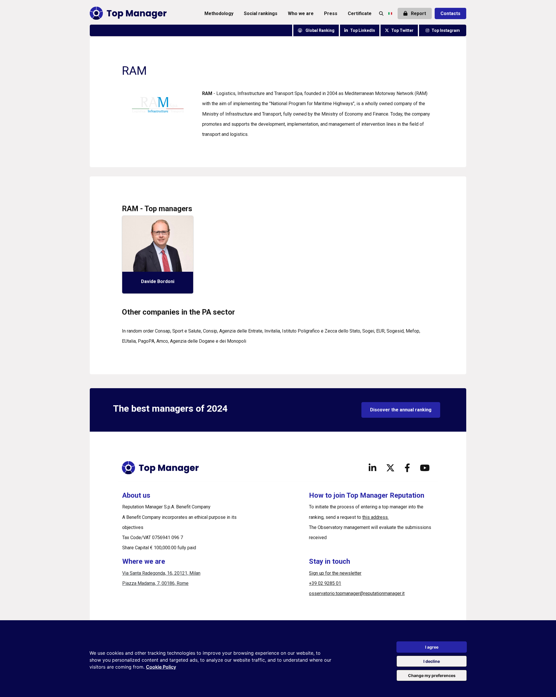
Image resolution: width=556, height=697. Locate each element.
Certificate (360, 13)
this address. (375, 517)
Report (418, 13)
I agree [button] (431, 647)
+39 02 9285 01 (325, 583)
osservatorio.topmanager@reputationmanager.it (357, 593)
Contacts (450, 13)
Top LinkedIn (362, 30)
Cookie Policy (161, 667)
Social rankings (260, 13)
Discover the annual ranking (400, 410)
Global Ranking (319, 30)
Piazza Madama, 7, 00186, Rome (155, 583)
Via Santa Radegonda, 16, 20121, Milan (161, 573)
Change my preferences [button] (432, 675)
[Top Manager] (128, 13)
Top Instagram (445, 30)
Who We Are (301, 13)
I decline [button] (431, 661)
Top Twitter (402, 30)
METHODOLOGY (218, 13)
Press (330, 13)
